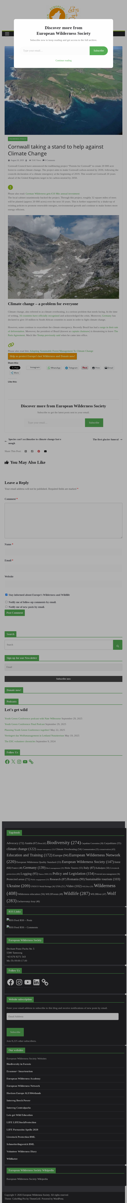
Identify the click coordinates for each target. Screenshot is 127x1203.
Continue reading (64, 60)
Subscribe (99, 50)
